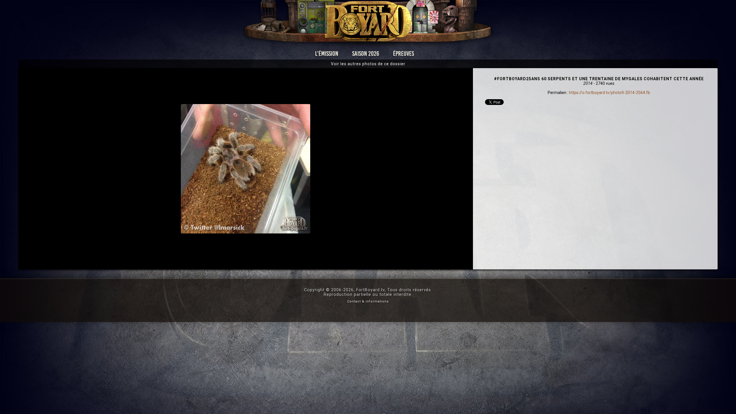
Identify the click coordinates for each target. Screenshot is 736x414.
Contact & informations (368, 301)
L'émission (326, 53)
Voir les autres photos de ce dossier (368, 64)
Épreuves (403, 53)
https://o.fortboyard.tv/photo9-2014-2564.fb (609, 92)
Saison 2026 (365, 53)
